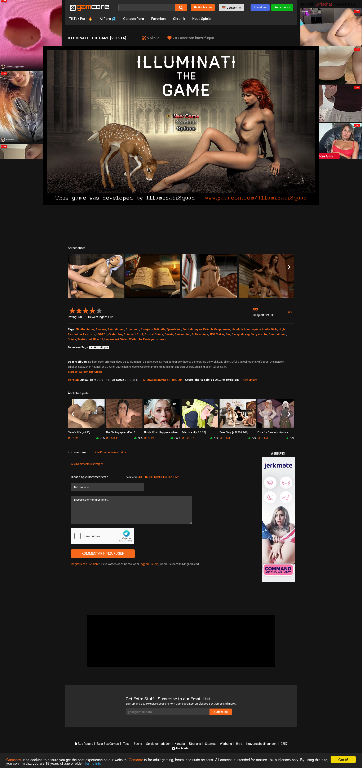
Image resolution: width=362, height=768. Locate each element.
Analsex (101, 329)
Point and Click (134, 334)
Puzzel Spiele (154, 334)
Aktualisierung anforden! (162, 379)
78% (140, 438)
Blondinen (132, 329)
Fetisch (208, 329)
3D (77, 329)
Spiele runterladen (158, 743)
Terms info (93, 763)
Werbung (226, 743)
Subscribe (221, 712)
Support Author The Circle (85, 371)
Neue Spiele (201, 19)
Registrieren (282, 7)
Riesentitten (182, 334)
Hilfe (239, 743)
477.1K (190, 438)
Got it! (343, 759)
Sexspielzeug (241, 334)
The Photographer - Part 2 (120, 432)
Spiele (72, 339)
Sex (228, 334)
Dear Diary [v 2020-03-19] (234, 432)
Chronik (179, 19)
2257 (284, 743)
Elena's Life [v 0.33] (79, 432)
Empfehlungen (192, 329)
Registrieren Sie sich (84, 564)
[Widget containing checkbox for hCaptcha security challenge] (102, 536)
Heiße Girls (269, 329)
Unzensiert (111, 339)
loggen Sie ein (149, 564)
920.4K (114, 438)
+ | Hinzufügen (99, 347)
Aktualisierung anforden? (158, 477)
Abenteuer (87, 329)
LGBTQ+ (101, 334)
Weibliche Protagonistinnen (147, 339)
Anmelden (260, 7)
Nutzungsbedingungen (261, 743)
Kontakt (180, 743)
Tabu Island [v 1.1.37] (194, 432)
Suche (138, 743)
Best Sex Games (108, 743)
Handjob (237, 329)
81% (102, 438)
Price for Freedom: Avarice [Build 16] (272, 432)
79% (215, 438)
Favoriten (158, 19)
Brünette (159, 329)
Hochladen (205, 7)
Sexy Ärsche (259, 334)
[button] (231, 7)
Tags (126, 743)
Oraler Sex (115, 334)
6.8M (151, 437)
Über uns (195, 743)
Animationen (115, 329)
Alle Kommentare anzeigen (111, 452)
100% (177, 437)
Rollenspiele (200, 334)
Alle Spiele (250, 379)
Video (124, 339)
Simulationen (277, 334)
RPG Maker (216, 334)
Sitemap (210, 743)
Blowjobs (147, 329)
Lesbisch (89, 334)
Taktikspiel (85, 339)
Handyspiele (252, 329)
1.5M (227, 438)
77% (253, 438)
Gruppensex (222, 329)
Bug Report (85, 743)
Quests (168, 334)
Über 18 (98, 339)
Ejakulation (174, 329)
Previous (73, 267)
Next (289, 267)
